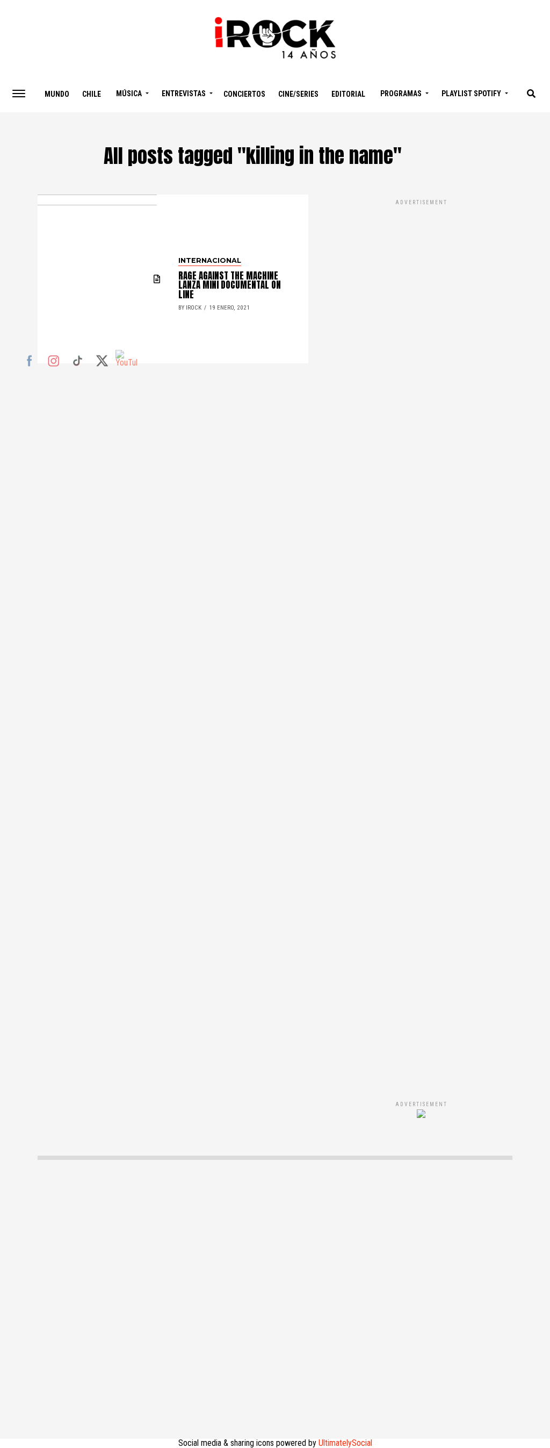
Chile (91, 94)
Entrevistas (184, 93)
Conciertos (244, 94)
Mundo (57, 94)
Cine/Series (298, 94)
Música (129, 93)
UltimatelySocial (345, 1443)
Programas (401, 93)
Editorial (348, 94)
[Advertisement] (421, 638)
